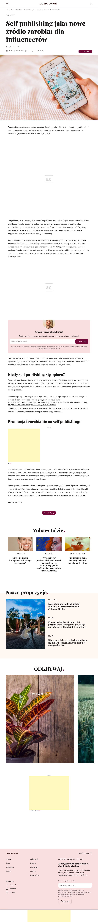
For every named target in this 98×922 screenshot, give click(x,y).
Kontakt (8, 871)
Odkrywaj (34, 859)
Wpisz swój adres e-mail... (66, 881)
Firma (8, 859)
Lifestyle (19, 9)
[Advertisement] (20, 445)
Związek (33, 871)
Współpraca (10, 867)
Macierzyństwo (35, 875)
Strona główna (10, 9)
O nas (8, 863)
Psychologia (34, 867)
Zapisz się (82, 342)
